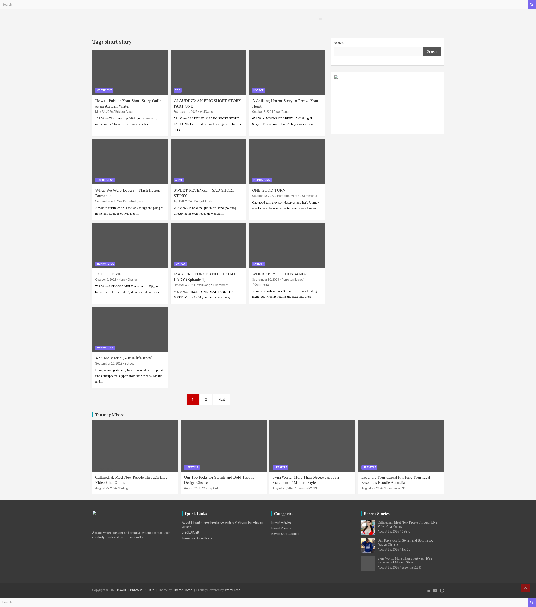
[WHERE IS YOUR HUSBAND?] (287, 245)
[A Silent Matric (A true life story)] (130, 329)
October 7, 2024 (262, 111)
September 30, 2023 (265, 279)
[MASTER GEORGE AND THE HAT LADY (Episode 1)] (208, 245)
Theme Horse (182, 590)
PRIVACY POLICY (142, 590)
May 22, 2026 (104, 111)
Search (532, 4)
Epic (177, 90)
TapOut (213, 488)
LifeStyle (191, 467)
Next (222, 399)
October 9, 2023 (105, 279)
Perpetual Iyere (133, 201)
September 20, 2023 (108, 363)
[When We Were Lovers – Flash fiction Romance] (130, 161)
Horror (258, 90)
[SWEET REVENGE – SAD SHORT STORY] (208, 161)
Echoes (129, 363)
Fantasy (180, 263)
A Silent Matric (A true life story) (124, 358)
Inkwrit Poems (281, 528)
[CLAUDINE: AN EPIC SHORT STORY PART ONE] (208, 72)
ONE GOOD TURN (268, 190)
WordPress (232, 590)
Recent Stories (377, 513)
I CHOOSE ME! (109, 274)
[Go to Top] (525, 588)
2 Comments (308, 195)
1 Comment (220, 285)
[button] (320, 19)
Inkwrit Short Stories (285, 534)
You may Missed (110, 414)
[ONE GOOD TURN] (287, 161)
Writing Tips (104, 90)
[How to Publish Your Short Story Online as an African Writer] (130, 72)
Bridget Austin (124, 111)
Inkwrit (121, 590)
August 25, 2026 (106, 488)
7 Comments (260, 284)
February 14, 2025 (185, 111)
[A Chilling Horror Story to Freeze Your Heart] (287, 72)
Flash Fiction (105, 179)
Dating (123, 488)
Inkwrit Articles (281, 522)
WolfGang (206, 111)
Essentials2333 (307, 488)
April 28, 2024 (183, 201)
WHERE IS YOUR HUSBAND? (279, 274)
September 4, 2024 (108, 201)
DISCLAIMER (190, 532)
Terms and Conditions (197, 538)
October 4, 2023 (184, 285)
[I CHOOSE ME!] (130, 245)
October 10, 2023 (263, 195)
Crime (179, 179)
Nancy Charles (128, 279)
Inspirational (262, 179)
